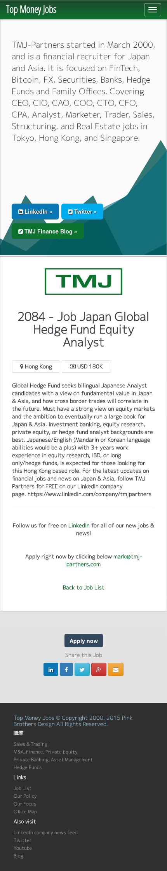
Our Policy (25, 796)
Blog (18, 855)
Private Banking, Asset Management (53, 759)
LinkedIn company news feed (46, 832)
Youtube (23, 848)
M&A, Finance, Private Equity (46, 751)
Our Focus (25, 803)
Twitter (22, 840)
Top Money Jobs (31, 9)
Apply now (84, 641)
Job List (22, 788)
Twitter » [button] (85, 211)
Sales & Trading (30, 744)
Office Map (25, 811)
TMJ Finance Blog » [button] (50, 231)
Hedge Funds (28, 767)
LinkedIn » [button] (37, 211)
